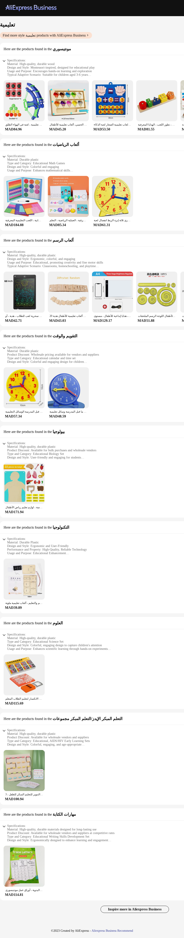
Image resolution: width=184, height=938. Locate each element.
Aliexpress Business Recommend (112, 930)
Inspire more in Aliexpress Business (135, 909)
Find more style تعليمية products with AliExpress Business (44, 35)
